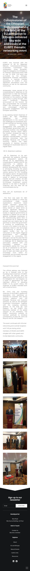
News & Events (15, 549)
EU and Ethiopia (15, 545)
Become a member (15, 532)
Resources (15, 556)
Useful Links (15, 553)
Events (20, 54)
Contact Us (15, 530)
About (15, 542)
